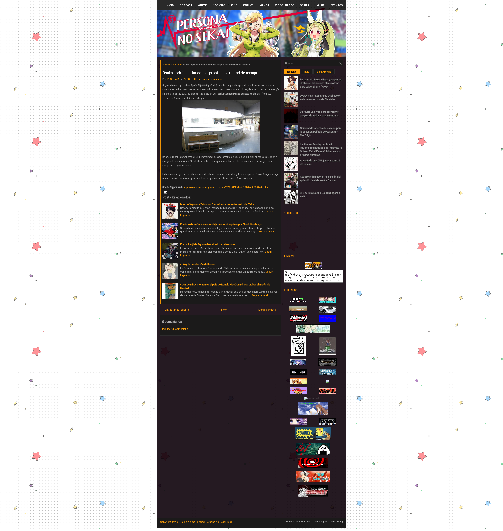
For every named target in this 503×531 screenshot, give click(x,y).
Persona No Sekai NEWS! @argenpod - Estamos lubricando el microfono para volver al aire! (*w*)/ (321, 83)
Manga (264, 5)
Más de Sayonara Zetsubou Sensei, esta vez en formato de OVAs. (217, 204)
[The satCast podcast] (313, 481)
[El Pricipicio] (313, 467)
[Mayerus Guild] (327, 320)
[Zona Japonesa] (298, 311)
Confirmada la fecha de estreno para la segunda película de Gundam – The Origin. (320, 132)
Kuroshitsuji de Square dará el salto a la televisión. (208, 244)
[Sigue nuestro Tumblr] (266, 42)
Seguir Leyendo (267, 231)
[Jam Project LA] (298, 320)
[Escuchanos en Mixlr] (296, 35)
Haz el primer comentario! (208, 79)
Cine (234, 5)
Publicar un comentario (175, 328)
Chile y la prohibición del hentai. (198, 264)
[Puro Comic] (298, 354)
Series (304, 5)
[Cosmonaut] (313, 495)
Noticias (219, 5)
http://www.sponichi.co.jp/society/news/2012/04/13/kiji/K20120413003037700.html (226, 187)
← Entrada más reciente (175, 309)
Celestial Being (335, 521)
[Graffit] (298, 302)
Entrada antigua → (269, 309)
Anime (202, 5)
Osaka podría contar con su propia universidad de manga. (210, 72)
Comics (248, 5)
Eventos (336, 5)
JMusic (320, 5)
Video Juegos (284, 5)
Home (167, 64)
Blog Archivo (324, 71)
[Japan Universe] (327, 374)
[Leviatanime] (313, 332)
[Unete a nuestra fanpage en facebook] (239, 28)
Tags (306, 71)
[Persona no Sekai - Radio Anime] (313, 267)
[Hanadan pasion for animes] (327, 302)
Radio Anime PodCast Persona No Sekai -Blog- (207, 521)
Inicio (170, 5)
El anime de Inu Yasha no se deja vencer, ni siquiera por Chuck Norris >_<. (221, 224)
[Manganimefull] (298, 374)
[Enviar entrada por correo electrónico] (165, 192)
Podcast (186, 5)
